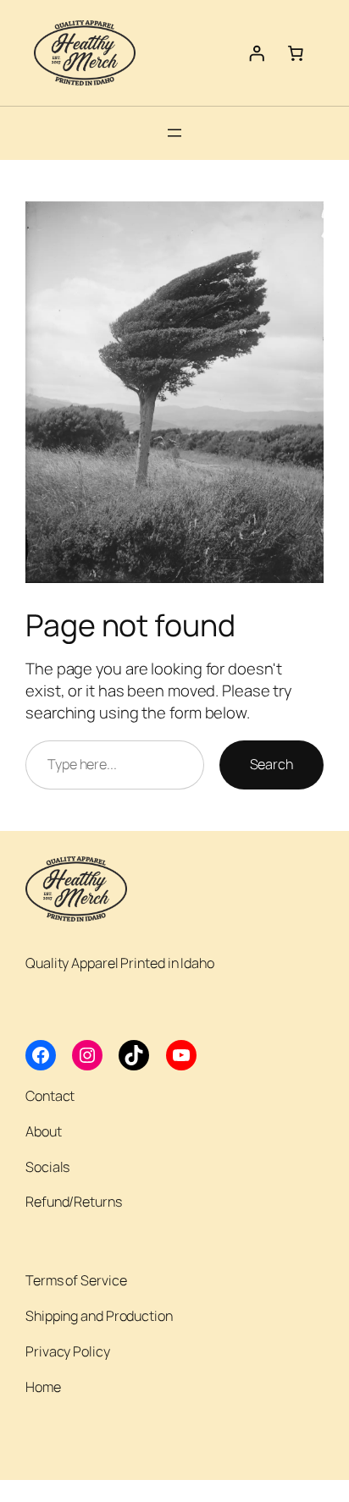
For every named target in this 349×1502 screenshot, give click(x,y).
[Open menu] (174, 133)
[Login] (256, 52)
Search (271, 764)
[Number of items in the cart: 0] (295, 52)
